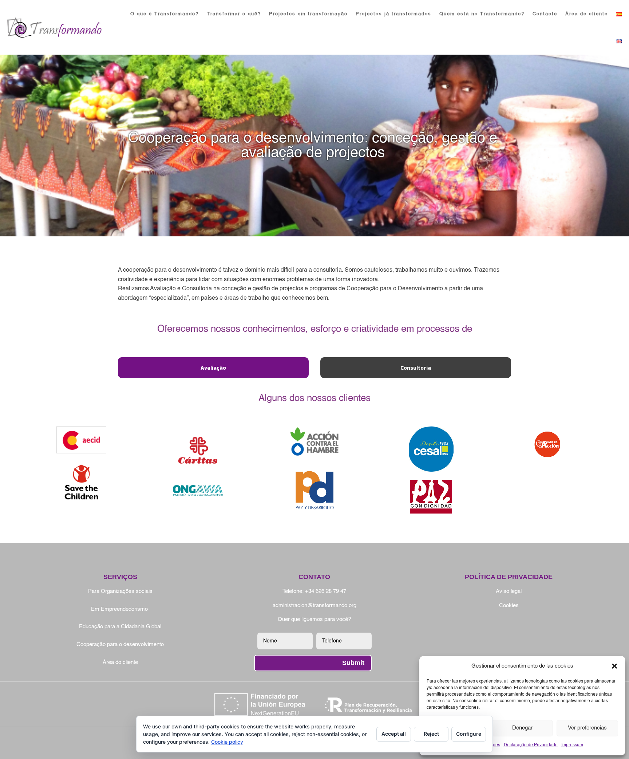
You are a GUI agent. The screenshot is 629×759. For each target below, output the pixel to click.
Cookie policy (227, 742)
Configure (468, 734)
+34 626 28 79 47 (325, 591)
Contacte (545, 14)
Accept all (393, 734)
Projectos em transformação (308, 14)
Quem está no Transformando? (482, 14)
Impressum (572, 745)
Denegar (522, 728)
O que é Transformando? (164, 14)
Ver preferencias (587, 728)
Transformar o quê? (234, 14)
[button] (614, 666)
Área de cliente (586, 14)
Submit (353, 662)
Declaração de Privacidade (531, 745)
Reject (431, 734)
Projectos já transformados (393, 14)
